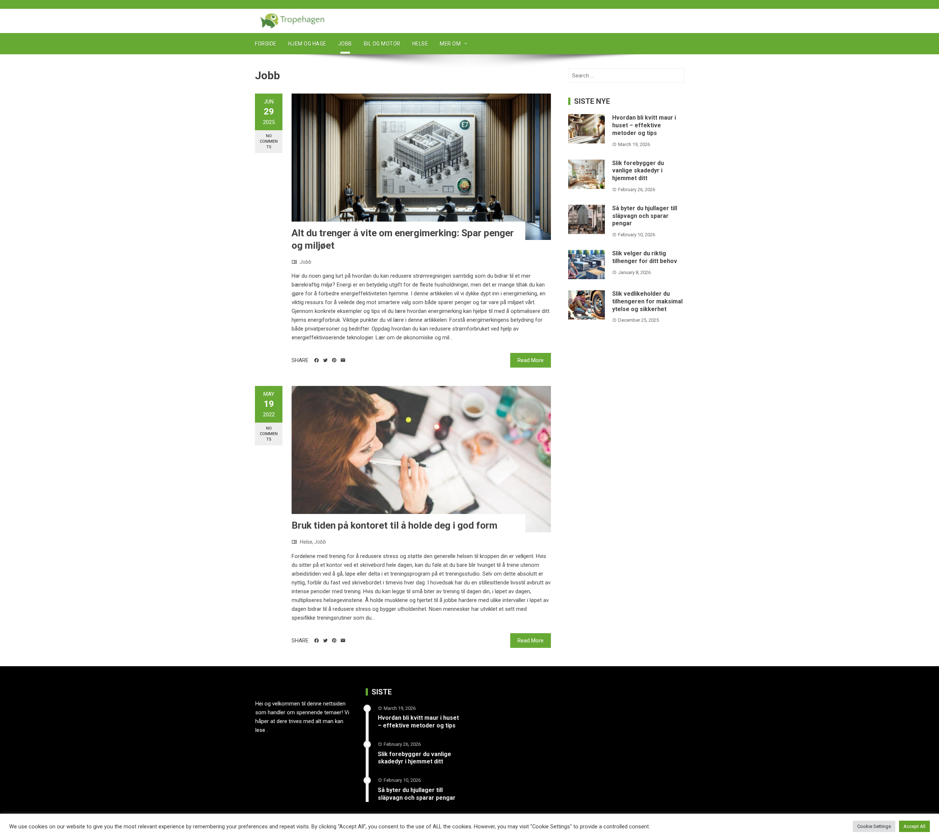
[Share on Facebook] (316, 360)
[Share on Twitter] (325, 360)
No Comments (269, 142)
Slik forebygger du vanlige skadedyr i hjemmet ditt (638, 171)
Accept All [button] (914, 826)
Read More (531, 360)
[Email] (343, 360)
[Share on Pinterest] (334, 360)
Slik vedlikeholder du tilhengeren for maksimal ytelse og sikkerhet (647, 301)
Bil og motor (382, 44)
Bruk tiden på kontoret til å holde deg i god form (394, 525)
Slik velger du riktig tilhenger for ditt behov (644, 257)
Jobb (345, 44)
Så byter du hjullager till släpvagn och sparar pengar (644, 216)
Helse (420, 44)
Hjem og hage (307, 44)
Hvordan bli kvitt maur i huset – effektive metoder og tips (644, 125)
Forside (266, 44)
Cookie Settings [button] (874, 826)
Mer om (450, 44)
